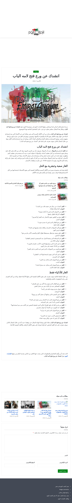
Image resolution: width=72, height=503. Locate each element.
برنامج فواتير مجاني (64, 492)
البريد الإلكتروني (64, 462)
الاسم (66, 455)
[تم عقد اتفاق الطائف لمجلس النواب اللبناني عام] (28, 405)
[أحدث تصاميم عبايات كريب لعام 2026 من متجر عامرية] (11, 405)
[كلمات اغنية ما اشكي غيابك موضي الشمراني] (62, 196)
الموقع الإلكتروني (30, 462)
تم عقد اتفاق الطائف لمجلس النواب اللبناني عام (29, 412)
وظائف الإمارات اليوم (63, 498)
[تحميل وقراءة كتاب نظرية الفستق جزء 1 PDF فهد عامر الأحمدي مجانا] (44, 405)
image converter (64, 489)
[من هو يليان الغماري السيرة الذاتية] (29, 185)
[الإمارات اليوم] (36, 32)
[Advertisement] (38, 13)
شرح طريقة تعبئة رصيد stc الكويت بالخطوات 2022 (61, 412)
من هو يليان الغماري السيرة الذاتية (14, 183)
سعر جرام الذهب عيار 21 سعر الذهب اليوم (58, 495)
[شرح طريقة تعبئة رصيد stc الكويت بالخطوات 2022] (61, 405)
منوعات (36, 71)
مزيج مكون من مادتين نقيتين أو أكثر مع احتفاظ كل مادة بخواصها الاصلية (47, 185)
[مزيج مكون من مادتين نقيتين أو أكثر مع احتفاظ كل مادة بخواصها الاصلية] (62, 185)
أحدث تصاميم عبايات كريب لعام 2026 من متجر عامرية (12, 412)
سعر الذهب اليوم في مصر (62, 486)
